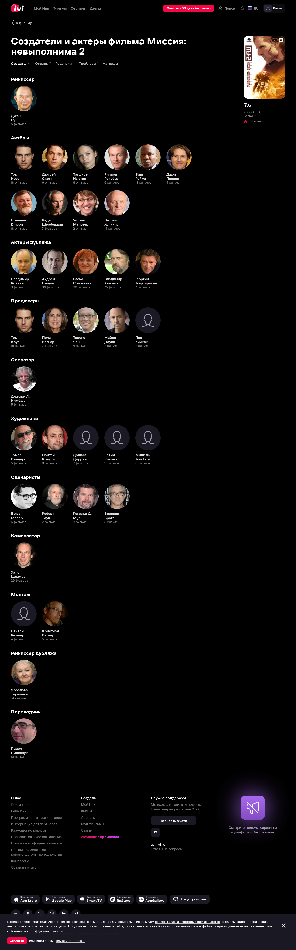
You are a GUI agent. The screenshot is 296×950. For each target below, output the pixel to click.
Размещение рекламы (29, 830)
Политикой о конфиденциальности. (36, 931)
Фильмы (87, 811)
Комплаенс (20, 861)
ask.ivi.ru (158, 844)
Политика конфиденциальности (37, 843)
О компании (21, 804)
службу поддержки (70, 940)
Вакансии (19, 811)
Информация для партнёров (34, 824)
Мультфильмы (92, 824)
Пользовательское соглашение (36, 837)
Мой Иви (88, 804)
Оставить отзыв (23, 867)
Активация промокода (100, 837)
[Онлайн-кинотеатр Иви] (18, 8)
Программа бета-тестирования (36, 817)
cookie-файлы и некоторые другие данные (187, 921)
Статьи (86, 830)
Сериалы (88, 817)
